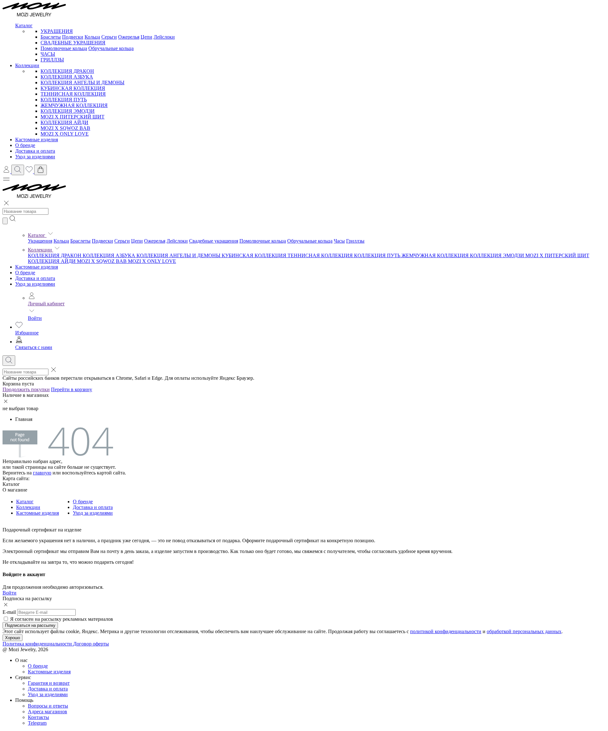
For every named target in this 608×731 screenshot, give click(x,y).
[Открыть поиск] (17, 170)
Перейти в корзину (71, 389)
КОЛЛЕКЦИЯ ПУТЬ (64, 99)
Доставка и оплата (35, 278)
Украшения (40, 241)
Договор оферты (91, 643)
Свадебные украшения (213, 241)
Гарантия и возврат (49, 683)
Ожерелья (128, 37)
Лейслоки (164, 37)
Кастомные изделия (36, 267)
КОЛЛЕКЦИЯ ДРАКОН (67, 71)
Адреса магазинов (47, 711)
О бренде (25, 272)
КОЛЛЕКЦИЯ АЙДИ (64, 122)
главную (42, 472)
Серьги (109, 37)
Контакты (38, 717)
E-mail (9, 612)
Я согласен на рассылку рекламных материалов (61, 619)
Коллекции (40, 249)
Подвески (72, 37)
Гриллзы (355, 241)
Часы (339, 241)
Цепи (146, 37)
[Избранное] (29, 171)
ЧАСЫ (48, 54)
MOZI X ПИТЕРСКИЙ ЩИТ (72, 116)
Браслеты (51, 37)
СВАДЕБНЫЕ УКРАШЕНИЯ (73, 42)
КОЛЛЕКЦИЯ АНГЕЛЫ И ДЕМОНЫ (82, 82)
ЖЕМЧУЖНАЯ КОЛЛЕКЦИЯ (74, 105)
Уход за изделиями (35, 284)
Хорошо (12, 637)
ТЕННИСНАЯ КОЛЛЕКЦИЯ (73, 94)
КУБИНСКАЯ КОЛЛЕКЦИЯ (73, 88)
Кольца (92, 37)
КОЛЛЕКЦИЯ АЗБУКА (67, 76)
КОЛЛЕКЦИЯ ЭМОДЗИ (68, 111)
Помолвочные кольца (64, 48)
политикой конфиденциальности (445, 631)
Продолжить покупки (26, 389)
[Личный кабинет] (7, 171)
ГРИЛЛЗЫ (52, 59)
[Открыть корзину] (40, 170)
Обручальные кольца (111, 48)
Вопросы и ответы (48, 706)
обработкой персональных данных (524, 631)
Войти (35, 318)
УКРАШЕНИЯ (57, 31)
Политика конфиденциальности (38, 643)
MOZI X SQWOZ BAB (65, 128)
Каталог (37, 235)
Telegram (37, 723)
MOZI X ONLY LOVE (65, 134)
